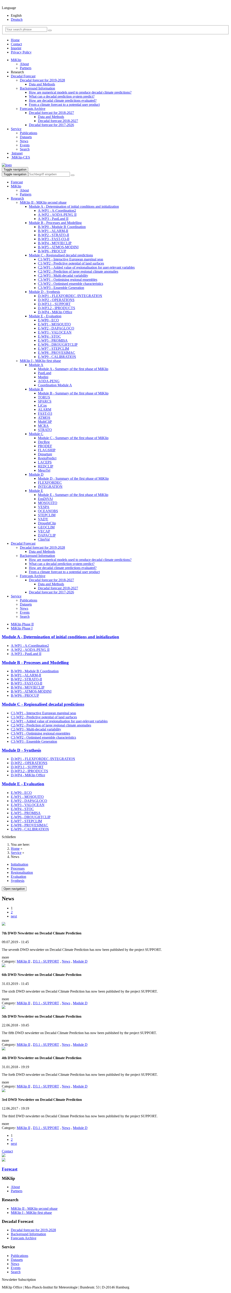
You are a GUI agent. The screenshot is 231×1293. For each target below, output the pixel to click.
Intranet (17, 153)
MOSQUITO (47, 503)
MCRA (43, 426)
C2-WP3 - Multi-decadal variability (63, 275)
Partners (25, 68)
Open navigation (14, 888)
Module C (36, 434)
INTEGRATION (50, 487)
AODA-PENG (49, 381)
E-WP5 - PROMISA (53, 340)
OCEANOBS (48, 511)
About (24, 64)
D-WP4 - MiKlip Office (55, 312)
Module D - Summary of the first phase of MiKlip (73, 478)
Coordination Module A (55, 385)
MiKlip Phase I (21, 628)
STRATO (45, 430)
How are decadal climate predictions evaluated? (63, 100)
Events (25, 145)
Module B (36, 389)
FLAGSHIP (46, 450)
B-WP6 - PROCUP (52, 251)
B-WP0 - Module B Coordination (62, 227)
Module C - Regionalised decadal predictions (61, 255)
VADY (43, 519)
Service (16, 129)
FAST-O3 (45, 413)
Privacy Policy (21, 52)
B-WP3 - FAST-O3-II (53, 239)
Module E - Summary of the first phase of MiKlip (73, 495)
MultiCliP (45, 422)
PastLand (44, 373)
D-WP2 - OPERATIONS (56, 300)
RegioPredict (47, 458)
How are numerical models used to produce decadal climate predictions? (80, 92)
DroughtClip (47, 523)
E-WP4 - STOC (49, 336)
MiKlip (16, 60)
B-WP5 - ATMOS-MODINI (58, 247)
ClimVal (44, 539)
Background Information (37, 88)
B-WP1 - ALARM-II (53, 231)
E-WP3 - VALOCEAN (55, 332)
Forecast (17, 182)
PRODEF (45, 446)
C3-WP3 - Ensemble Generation (61, 288)
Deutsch (17, 19)
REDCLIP (45, 466)
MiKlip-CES (20, 157)
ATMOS (44, 417)
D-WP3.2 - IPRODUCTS (56, 308)
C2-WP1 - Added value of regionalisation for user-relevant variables (86, 267)
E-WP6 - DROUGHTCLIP (58, 344)
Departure (45, 454)
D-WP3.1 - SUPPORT (54, 304)
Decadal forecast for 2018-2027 (51, 113)
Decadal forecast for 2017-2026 (51, 125)
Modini (43, 377)
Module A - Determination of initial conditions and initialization (74, 206)
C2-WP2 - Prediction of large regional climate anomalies (78, 271)
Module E (36, 491)
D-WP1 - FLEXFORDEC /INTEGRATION (70, 296)
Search (25, 149)
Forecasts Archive (32, 109)
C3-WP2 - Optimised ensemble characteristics (70, 284)
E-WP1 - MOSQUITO (54, 324)
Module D (36, 474)
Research (17, 198)
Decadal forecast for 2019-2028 (42, 80)
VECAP (44, 531)
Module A (36, 365)
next (14, 916)
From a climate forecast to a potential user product (64, 104)
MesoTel (44, 470)
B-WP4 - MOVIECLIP (55, 243)
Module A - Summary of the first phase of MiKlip (73, 369)
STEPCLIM (46, 515)
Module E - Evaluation (45, 316)
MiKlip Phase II (22, 624)
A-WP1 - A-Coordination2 (57, 210)
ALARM (44, 409)
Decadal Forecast (23, 76)
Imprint (16, 48)
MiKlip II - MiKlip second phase (43, 202)
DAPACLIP (47, 535)
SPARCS (44, 401)
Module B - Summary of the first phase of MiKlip (73, 393)
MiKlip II (23, 961)
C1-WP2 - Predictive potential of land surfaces (71, 263)
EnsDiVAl (45, 499)
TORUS (44, 397)
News (24, 141)
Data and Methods (42, 84)
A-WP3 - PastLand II (53, 219)
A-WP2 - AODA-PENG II (57, 215)
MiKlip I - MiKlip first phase (40, 361)
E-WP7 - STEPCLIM (53, 348)
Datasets (26, 137)
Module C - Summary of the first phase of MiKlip (73, 438)
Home (15, 40)
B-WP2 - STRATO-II (53, 235)
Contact (16, 44)
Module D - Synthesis (44, 292)
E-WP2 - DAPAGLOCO (56, 328)
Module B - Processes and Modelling (55, 223)
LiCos (42, 405)
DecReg (44, 442)
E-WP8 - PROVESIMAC (56, 353)
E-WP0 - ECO (48, 320)
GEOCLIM (46, 527)
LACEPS (45, 462)
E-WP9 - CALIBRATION (57, 357)
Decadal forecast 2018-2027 (58, 121)
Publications (28, 133)
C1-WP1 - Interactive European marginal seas (70, 259)
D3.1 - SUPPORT (46, 961)
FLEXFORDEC (50, 482)
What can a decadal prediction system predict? (62, 96)
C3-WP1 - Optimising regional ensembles (67, 279)
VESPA (43, 507)
